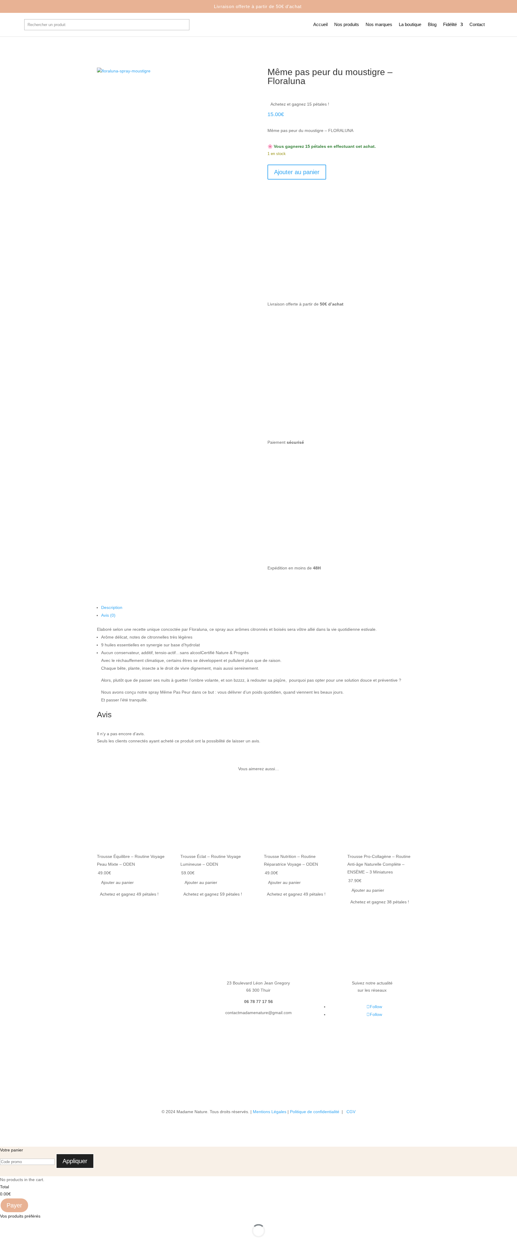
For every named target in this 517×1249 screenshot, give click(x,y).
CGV (350, 1111)
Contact (477, 24)
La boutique (410, 24)
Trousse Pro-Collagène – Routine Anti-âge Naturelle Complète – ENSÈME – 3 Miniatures (378, 864)
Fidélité (450, 24)
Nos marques (379, 24)
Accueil (320, 24)
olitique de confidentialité (316, 1111)
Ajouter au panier (297, 172)
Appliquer (75, 1161)
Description (111, 607)
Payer (14, 1205)
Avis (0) (108, 615)
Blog (432, 24)
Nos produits (346, 24)
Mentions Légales (269, 1111)
